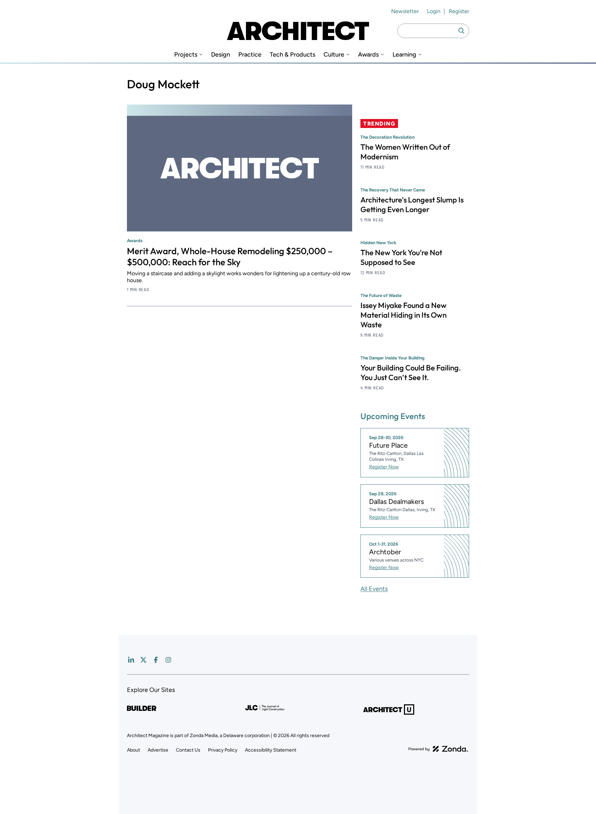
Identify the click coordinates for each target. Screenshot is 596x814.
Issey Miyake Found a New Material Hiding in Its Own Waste (403, 314)
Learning (404, 54)
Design (220, 54)
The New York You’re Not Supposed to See (401, 257)
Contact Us (188, 750)
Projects (185, 54)
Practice (249, 54)
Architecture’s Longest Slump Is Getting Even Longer (412, 204)
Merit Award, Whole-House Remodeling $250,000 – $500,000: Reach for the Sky (229, 256)
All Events (374, 589)
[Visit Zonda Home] (438, 748)
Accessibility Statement (270, 750)
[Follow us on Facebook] (156, 660)
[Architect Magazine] (298, 30)
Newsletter (405, 11)
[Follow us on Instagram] (168, 660)
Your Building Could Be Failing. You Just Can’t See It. (410, 372)
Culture (334, 54)
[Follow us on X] (143, 660)
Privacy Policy (222, 750)
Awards (368, 54)
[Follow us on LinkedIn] (131, 660)
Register (459, 11)
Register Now (384, 467)
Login (433, 11)
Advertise (158, 750)
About (133, 750)
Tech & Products (292, 54)
